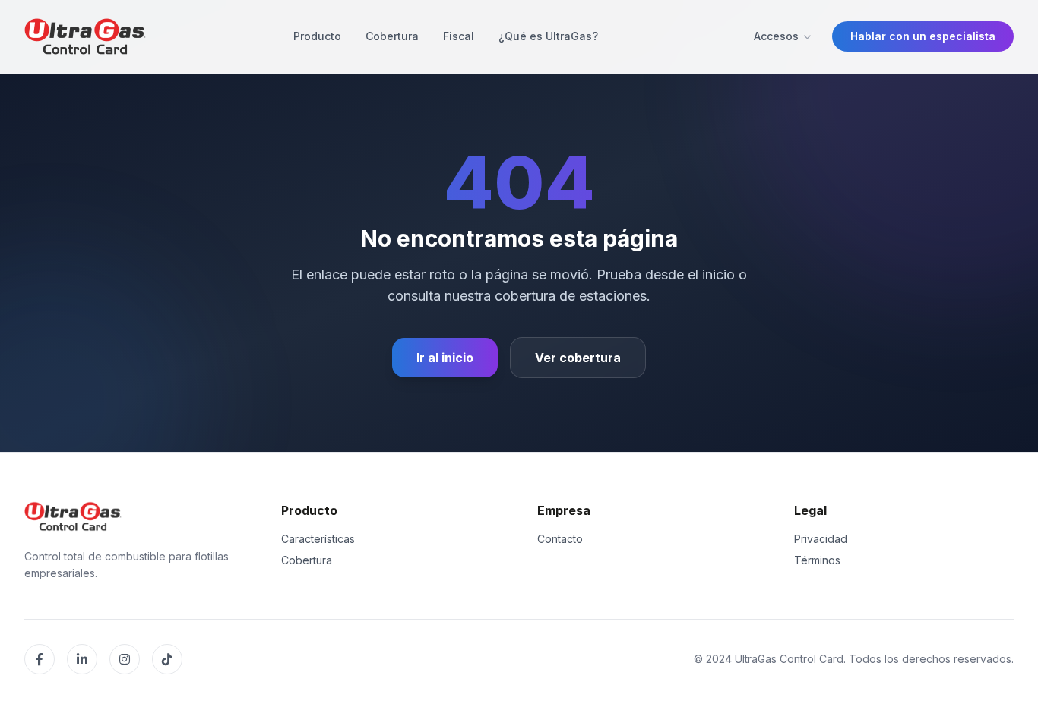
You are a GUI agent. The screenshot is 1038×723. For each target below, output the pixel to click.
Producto (317, 36)
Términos (817, 560)
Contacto (560, 538)
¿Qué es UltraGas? (548, 36)
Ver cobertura (578, 357)
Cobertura (392, 36)
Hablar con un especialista (922, 36)
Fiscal (458, 36)
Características (318, 538)
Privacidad (820, 538)
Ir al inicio (444, 357)
